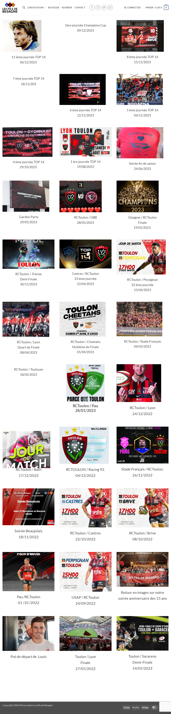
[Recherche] (24, 7)
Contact (79, 7)
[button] (132, 7)
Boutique (53, 7)
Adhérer (67, 7)
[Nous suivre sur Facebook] (92, 7)
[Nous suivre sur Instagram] (98, 7)
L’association (35, 7)
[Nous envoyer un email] (110, 7)
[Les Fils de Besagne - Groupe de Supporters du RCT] (10, 7)
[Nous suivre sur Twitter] (104, 7)
